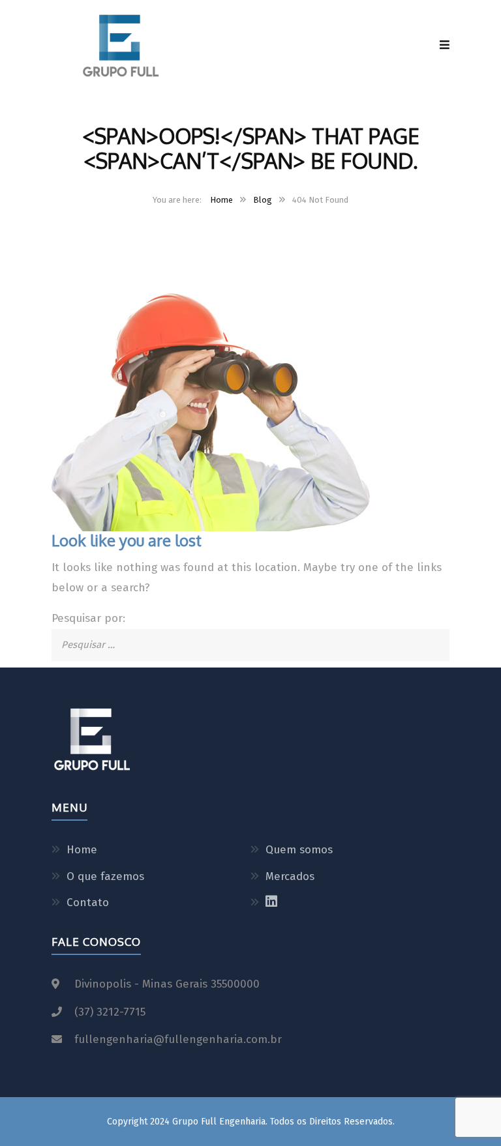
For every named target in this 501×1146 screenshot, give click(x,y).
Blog (262, 200)
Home (221, 200)
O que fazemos (105, 876)
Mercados (290, 876)
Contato (88, 902)
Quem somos (299, 850)
